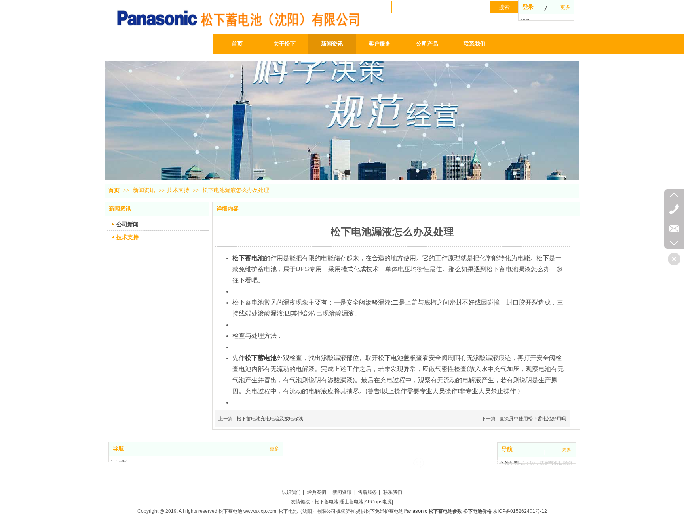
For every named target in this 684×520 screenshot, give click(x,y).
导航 (118, 448)
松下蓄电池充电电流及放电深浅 (270, 418)
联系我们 (392, 492)
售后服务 (367, 492)
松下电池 (288, 511)
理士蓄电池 (351, 502)
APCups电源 (378, 502)
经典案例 (316, 492)
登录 (528, 7)
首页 (114, 190)
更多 (565, 7)
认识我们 (291, 492)
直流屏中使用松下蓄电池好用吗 (533, 418)
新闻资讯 (145, 190)
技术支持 (178, 190)
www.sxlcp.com (259, 511)
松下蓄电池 (326, 502)
